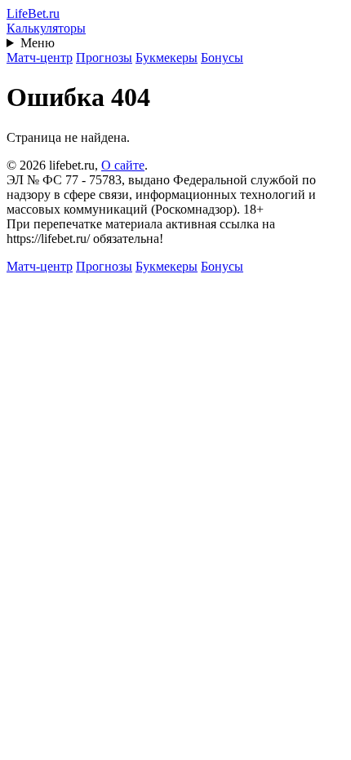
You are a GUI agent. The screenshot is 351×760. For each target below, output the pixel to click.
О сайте (122, 165)
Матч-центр (40, 57)
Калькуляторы (46, 28)
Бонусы (222, 57)
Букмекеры (167, 57)
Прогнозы (104, 57)
